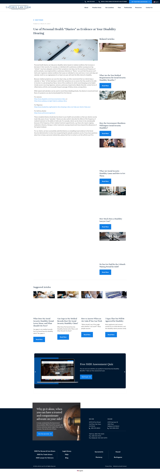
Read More (105, 85)
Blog (66, 458)
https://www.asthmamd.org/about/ (44, 113)
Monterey (99, 457)
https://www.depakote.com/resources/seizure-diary (49, 99)
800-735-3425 (99, 434)
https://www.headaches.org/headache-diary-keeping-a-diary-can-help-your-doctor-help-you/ (62, 107)
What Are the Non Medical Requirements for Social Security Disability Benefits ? (113, 77)
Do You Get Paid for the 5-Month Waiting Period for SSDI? (112, 265)
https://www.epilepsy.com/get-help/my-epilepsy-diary (50, 101)
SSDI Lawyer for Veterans (45, 458)
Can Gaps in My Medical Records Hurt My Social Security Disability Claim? (67, 321)
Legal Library (66, 451)
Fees (119, 7)
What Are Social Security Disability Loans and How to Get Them (112, 173)
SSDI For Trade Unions (44, 454)
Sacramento (99, 452)
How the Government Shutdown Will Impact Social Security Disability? (112, 125)
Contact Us (149, 7)
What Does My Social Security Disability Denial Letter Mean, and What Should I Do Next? (43, 322)
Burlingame (118, 457)
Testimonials (128, 7)
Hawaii (118, 452)
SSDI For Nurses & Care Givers (44, 451)
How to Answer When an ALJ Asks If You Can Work (91, 319)
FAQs (66, 454)
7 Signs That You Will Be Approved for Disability (114, 319)
